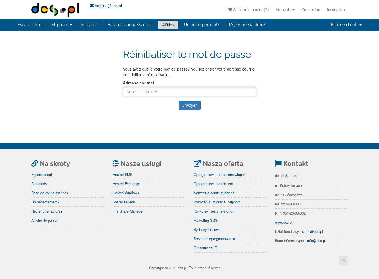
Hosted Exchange (126, 183)
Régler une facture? (247, 24)
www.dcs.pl (283, 222)
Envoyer (189, 105)
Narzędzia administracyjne (214, 192)
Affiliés (168, 25)
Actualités (89, 24)
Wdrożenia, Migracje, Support (217, 202)
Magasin (60, 24)
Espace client (30, 24)
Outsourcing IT (205, 247)
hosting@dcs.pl (108, 5)
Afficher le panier (44, 220)
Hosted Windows (126, 192)
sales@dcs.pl (312, 231)
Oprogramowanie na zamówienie (219, 174)
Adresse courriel (138, 83)
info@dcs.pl (316, 240)
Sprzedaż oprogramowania (214, 238)
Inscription (336, 9)
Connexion (310, 9)
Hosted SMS (122, 174)
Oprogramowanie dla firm (213, 183)
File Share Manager (128, 211)
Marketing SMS (205, 220)
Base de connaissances (130, 24)
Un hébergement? (201, 24)
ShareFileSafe (124, 202)
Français (284, 9)
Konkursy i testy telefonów (214, 211)
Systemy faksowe (207, 229)
